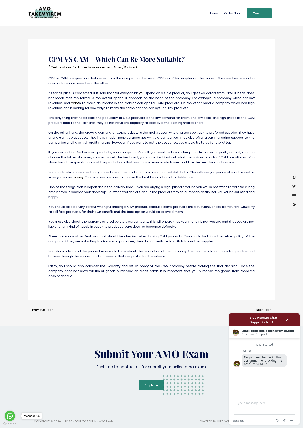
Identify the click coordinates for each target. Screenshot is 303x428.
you (141, 93)
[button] (259, 13)
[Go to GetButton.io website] (9, 423)
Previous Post (40, 310)
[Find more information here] (264, 369)
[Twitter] (294, 186)
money (78, 177)
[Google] (294, 204)
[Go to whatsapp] (10, 416)
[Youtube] (294, 195)
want (75, 103)
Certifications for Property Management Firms (86, 67)
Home (213, 13)
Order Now (232, 13)
